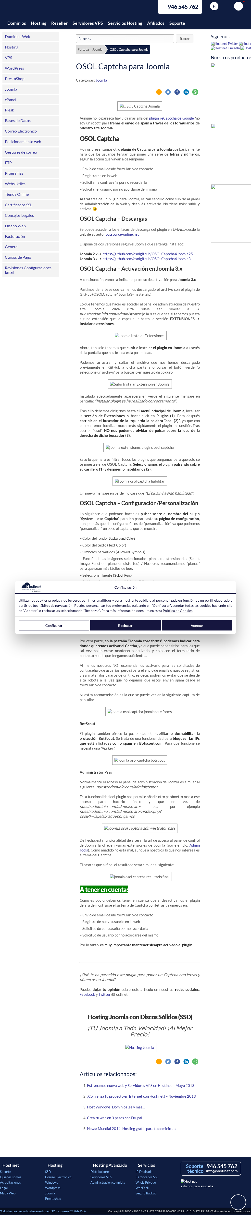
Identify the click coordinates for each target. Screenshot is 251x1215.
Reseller (59, 23)
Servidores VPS (88, 23)
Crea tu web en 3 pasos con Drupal (114, 1118)
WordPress (14, 68)
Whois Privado (146, 1182)
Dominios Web (17, 36)
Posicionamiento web (23, 141)
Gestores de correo (21, 152)
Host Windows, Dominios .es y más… (116, 1107)
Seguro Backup (146, 1193)
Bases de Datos (18, 120)
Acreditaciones (10, 1182)
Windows (51, 1182)
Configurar (53, 625)
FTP (8, 162)
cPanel (10, 99)
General (11, 246)
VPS (8, 57)
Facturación (15, 236)
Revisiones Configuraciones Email (28, 269)
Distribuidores (100, 1172)
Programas (14, 173)
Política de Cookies (177, 610)
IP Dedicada (144, 1172)
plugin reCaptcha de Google (171, 118)
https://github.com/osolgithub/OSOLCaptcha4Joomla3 (146, 258)
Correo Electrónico (21, 131)
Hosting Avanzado (110, 1165)
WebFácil (142, 1188)
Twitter (105, 994)
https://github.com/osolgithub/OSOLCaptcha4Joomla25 (147, 254)
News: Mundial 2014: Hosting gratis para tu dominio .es (131, 1128)
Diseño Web (15, 225)
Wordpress (53, 1188)
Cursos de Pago (18, 257)
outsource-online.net (122, 234)
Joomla (11, 89)
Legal (4, 1188)
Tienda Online (17, 194)
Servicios (146, 1165)
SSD (48, 1172)
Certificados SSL (18, 204)
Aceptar (197, 625)
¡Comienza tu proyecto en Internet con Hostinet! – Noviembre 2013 (141, 1096)
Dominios (16, 23)
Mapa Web (7, 1193)
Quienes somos (10, 1177)
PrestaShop (15, 78)
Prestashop (53, 1199)
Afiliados (155, 23)
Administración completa (107, 1182)
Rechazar (125, 625)
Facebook (87, 994)
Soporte (177, 23)
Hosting (38, 23)
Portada (83, 49)
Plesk (9, 110)
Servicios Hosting (125, 23)
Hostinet (28, 9)
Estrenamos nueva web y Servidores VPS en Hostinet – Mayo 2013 (140, 1085)
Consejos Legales (19, 215)
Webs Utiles (15, 183)
